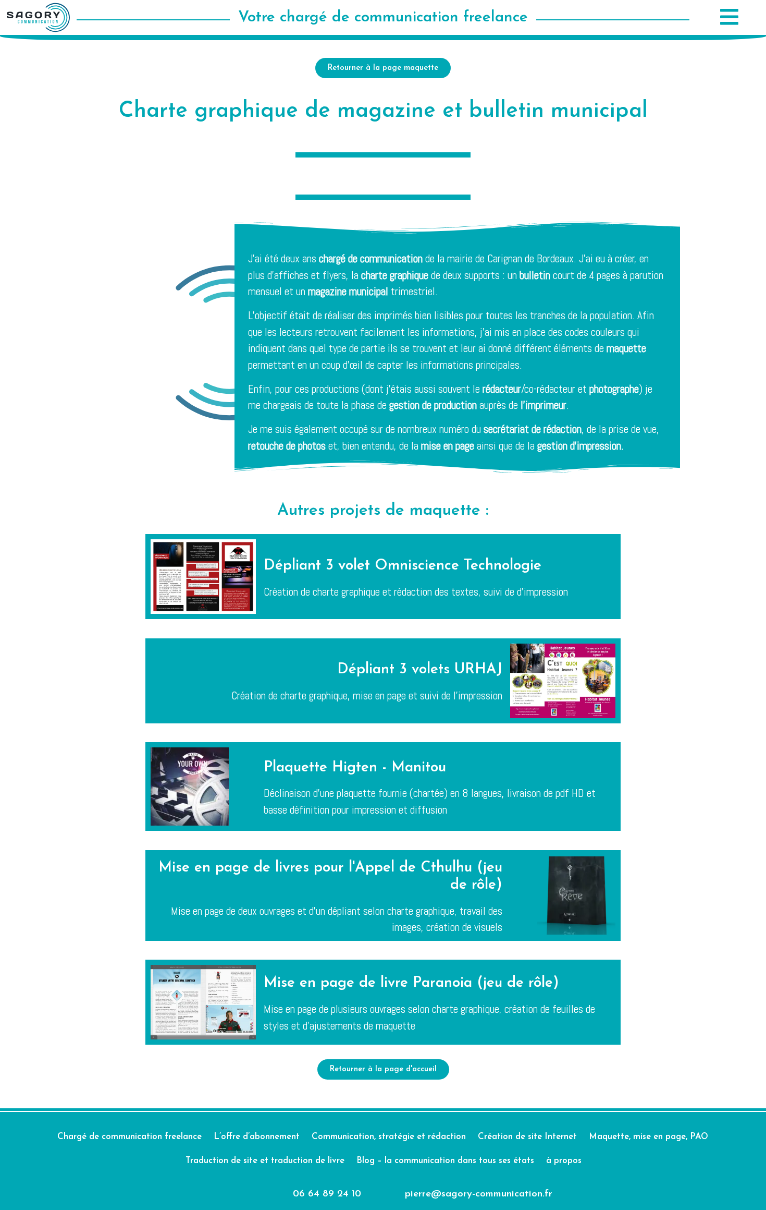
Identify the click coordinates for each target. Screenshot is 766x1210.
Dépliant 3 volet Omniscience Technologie (402, 566)
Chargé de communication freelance (129, 1136)
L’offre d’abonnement (257, 1136)
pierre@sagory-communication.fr (478, 1194)
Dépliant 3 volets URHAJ (419, 669)
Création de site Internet (527, 1136)
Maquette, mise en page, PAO (648, 1136)
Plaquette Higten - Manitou (355, 767)
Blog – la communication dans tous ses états (445, 1160)
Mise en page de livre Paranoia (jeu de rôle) (411, 983)
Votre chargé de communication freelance (383, 17)
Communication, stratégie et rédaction (389, 1136)
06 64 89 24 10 (327, 1194)
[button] (728, 17)
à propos (564, 1160)
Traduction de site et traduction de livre (265, 1160)
